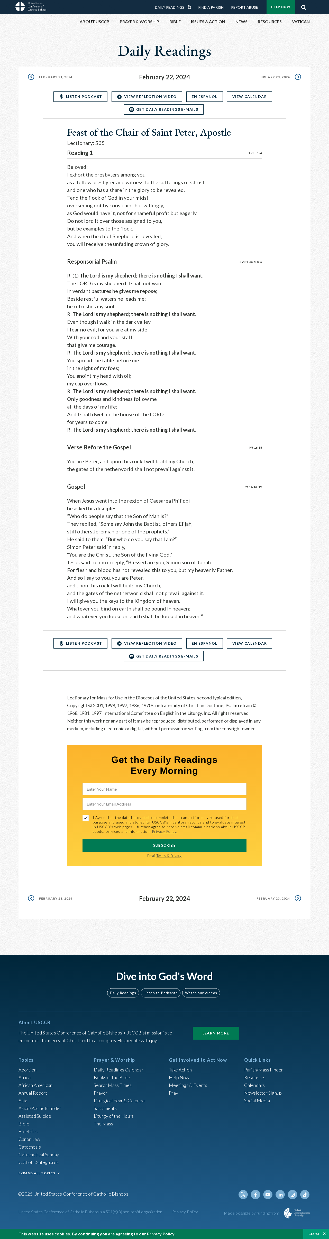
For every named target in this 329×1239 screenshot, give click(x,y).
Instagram (292, 1194)
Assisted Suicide (35, 1116)
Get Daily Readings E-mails (167, 109)
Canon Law (29, 1139)
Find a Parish (211, 7)
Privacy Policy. (164, 831)
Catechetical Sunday (39, 1154)
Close (314, 1234)
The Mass (103, 1123)
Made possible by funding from (252, 1212)
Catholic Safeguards (39, 1162)
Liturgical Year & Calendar (120, 1100)
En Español (204, 96)
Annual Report (33, 1093)
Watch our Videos (201, 993)
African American (35, 1085)
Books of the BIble (112, 1077)
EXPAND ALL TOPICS (37, 1173)
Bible (24, 1123)
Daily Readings (169, 7)
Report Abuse (244, 7)
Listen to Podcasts (161, 993)
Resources (254, 1077)
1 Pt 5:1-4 (255, 153)
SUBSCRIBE (164, 845)
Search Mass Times (113, 1085)
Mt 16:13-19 (253, 487)
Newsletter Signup (263, 1093)
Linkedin (280, 1194)
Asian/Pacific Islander (40, 1108)
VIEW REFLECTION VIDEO (150, 96)
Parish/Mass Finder (263, 1069)
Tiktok (304, 1194)
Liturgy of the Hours (114, 1116)
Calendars (254, 1085)
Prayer (100, 1093)
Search (303, 6)
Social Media (257, 1100)
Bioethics (28, 1131)
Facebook (255, 1194)
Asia (23, 1100)
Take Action (180, 1069)
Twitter (243, 1194)
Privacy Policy (185, 1211)
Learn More (216, 1033)
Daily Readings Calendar (191, 7)
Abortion (27, 1069)
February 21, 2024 (55, 77)
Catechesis (30, 1147)
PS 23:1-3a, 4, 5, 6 (249, 262)
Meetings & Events (188, 1085)
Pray (173, 1093)
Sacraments (105, 1108)
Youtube (267, 1194)
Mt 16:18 (255, 447)
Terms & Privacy (168, 855)
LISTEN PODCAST (84, 96)
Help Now (280, 7)
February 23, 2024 (273, 77)
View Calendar (249, 96)
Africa (25, 1077)
